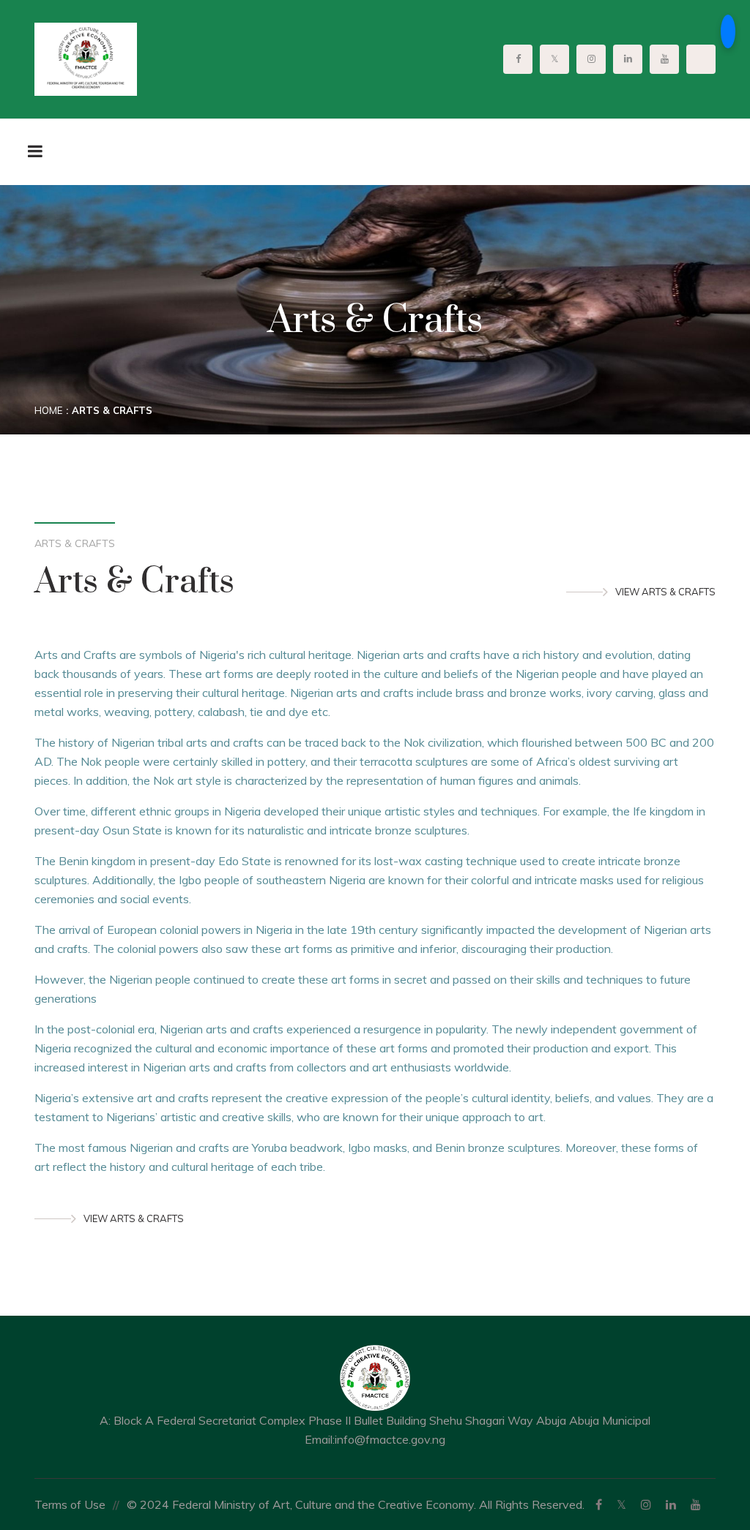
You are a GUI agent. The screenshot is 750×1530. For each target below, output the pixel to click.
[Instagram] (646, 1504)
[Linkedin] (671, 1504)
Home (48, 410)
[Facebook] (598, 1504)
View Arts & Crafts (665, 592)
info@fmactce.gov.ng (390, 1439)
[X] (621, 1504)
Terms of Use (69, 1504)
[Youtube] (696, 1504)
